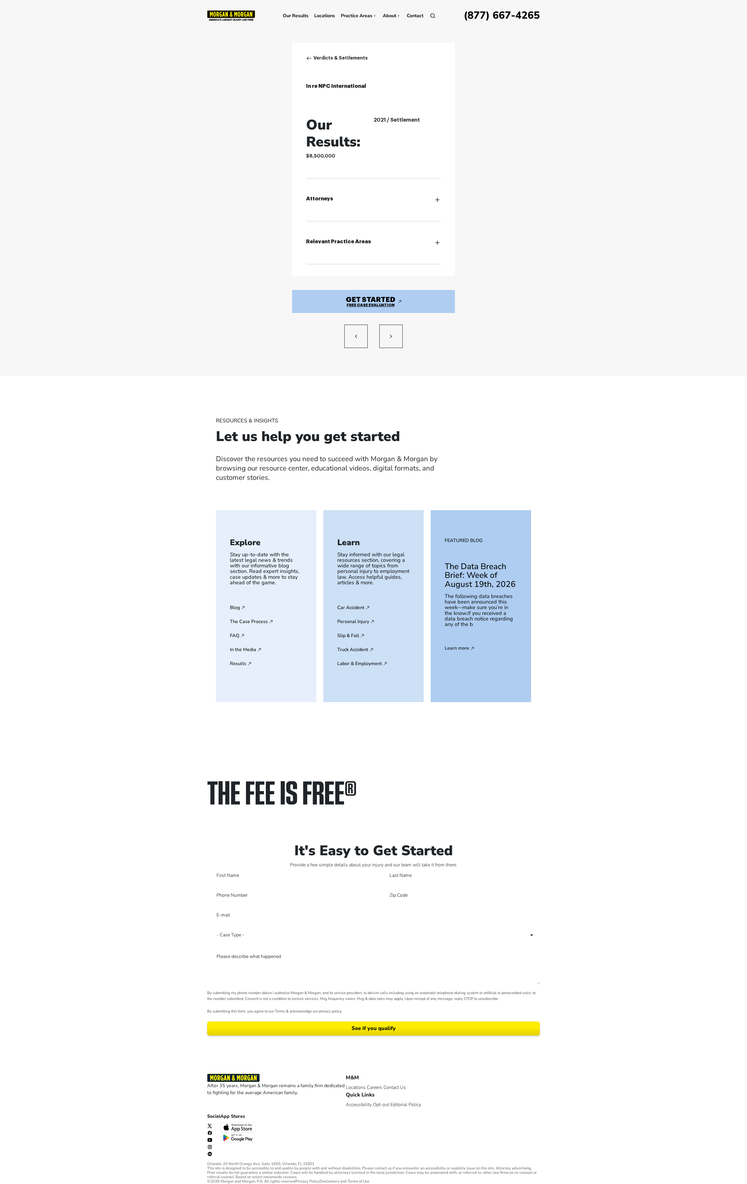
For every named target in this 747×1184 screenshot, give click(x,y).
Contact (415, 16)
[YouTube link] (209, 1139)
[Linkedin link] (209, 1153)
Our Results (295, 16)
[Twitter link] (209, 1125)
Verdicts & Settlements (340, 58)
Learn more (457, 648)
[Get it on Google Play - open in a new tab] (238, 1137)
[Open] (432, 15)
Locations (324, 16)
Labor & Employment (359, 663)
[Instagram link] (209, 1146)
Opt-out (381, 1104)
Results (238, 663)
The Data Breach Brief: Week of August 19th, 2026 (480, 575)
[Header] (231, 15)
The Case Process (249, 621)
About (389, 16)
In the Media (243, 649)
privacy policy (330, 1011)
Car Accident (350, 607)
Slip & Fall (348, 635)
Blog (235, 607)
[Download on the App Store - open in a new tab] (238, 1127)
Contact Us (394, 1087)
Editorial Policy (405, 1104)
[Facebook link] (209, 1132)
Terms (280, 1011)
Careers (374, 1087)
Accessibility (359, 1104)
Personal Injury (353, 621)
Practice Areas (356, 16)
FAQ (234, 635)
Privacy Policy (308, 1181)
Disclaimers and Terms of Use (344, 1181)
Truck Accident (352, 649)
